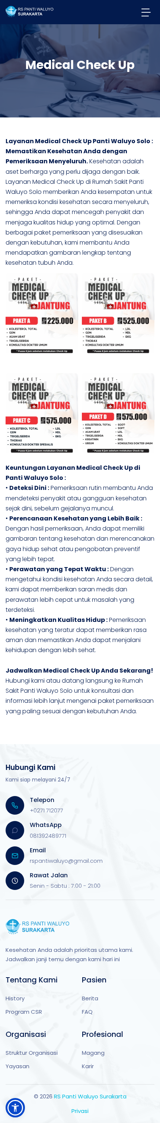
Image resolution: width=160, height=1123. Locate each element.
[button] (15, 1108)
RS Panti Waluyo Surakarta (90, 1096)
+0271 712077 (46, 810)
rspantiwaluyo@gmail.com (66, 861)
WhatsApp (46, 825)
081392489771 (48, 836)
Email (38, 850)
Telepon (42, 800)
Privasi (80, 1111)
